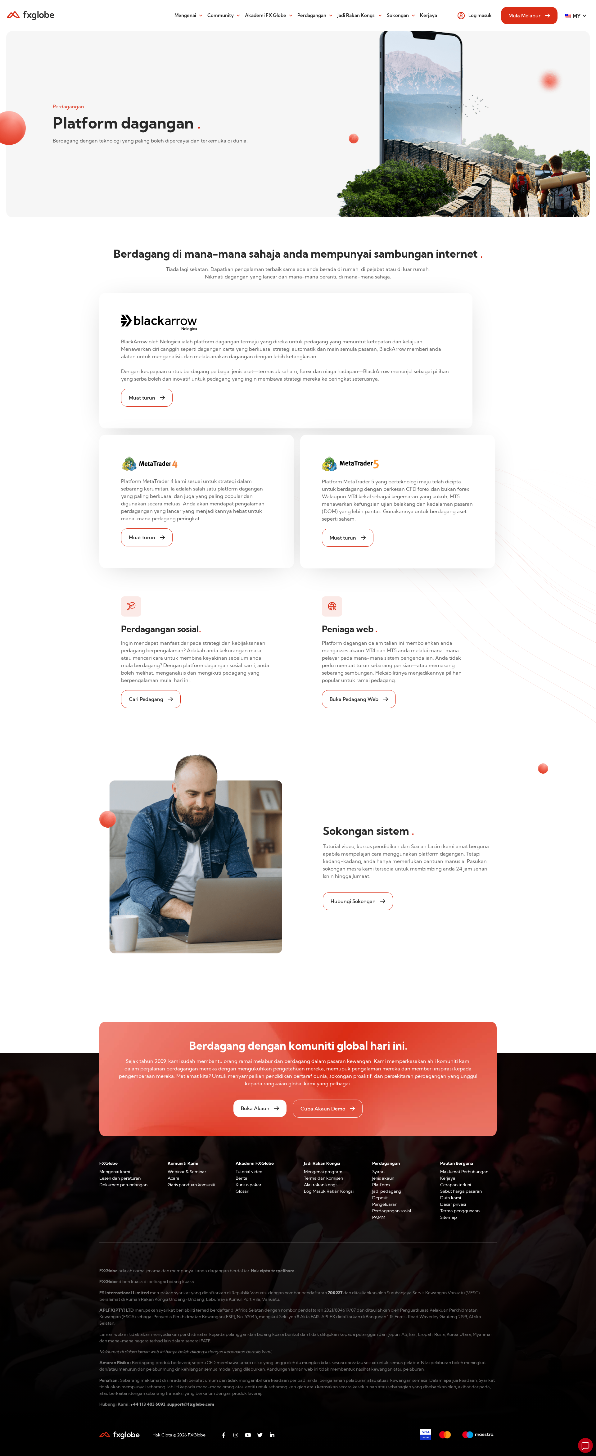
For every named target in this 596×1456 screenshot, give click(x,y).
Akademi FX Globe (265, 15)
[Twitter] (260, 1435)
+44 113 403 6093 (147, 1404)
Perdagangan (311, 15)
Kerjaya (428, 15)
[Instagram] (235, 1435)
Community (220, 15)
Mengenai (185, 15)
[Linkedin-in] (272, 1435)
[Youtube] (247, 1435)
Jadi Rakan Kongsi (356, 15)
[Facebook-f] (223, 1435)
